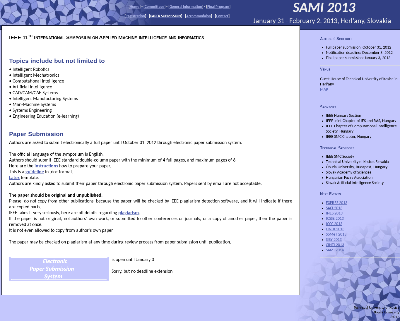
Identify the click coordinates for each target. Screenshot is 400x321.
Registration (135, 16)
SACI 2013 (334, 208)
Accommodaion (198, 16)
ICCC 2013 (334, 224)
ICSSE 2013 (335, 219)
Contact (222, 16)
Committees (154, 7)
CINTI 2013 (335, 245)
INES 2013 (334, 213)
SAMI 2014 (335, 250)
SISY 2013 (334, 240)
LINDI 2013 (335, 229)
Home (134, 7)
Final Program (218, 7)
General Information (186, 7)
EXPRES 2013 (336, 203)
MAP (324, 89)
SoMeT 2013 (336, 234)
